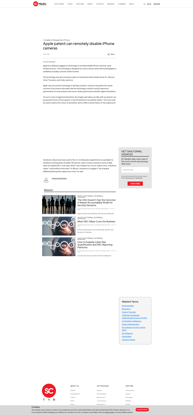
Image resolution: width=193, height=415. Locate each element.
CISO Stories (59, 4)
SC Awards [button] (122, 4)
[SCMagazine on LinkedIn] (54, 399)
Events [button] (90, 4)
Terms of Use (129, 178)
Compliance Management (53, 40)
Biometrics (126, 309)
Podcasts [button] (100, 4)
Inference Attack (128, 340)
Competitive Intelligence (131, 321)
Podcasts (128, 404)
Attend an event (101, 397)
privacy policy (109, 412)
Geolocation (126, 336)
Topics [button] (69, 4)
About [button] (131, 4)
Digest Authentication (130, 324)
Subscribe (135, 184)
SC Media (72, 390)
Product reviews (130, 390)
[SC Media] (39, 4)
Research (128, 394)
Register (157, 4)
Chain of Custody (129, 312)
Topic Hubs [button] (80, 4)
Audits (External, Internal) (90, 196)
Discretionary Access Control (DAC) (133, 328)
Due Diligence (127, 333)
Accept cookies (142, 409)
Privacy (67, 40)
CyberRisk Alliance (75, 394)
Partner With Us (101, 404)
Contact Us (73, 397)
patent (62, 66)
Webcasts (128, 401)
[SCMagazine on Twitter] (49, 399)
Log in (149, 4)
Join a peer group (101, 401)
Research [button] (110, 4)
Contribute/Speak (101, 394)
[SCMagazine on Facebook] (44, 399)
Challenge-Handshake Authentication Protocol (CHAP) (134, 316)
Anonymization (128, 306)
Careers (72, 401)
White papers (129, 397)
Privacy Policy (139, 178)
